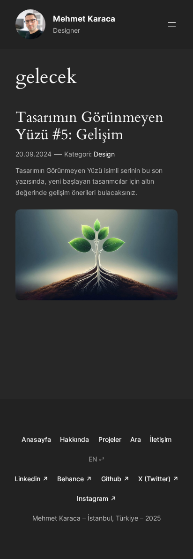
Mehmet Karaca (84, 18)
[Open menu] (172, 24)
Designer (66, 30)
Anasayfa (36, 439)
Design (104, 154)
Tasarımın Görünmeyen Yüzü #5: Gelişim (89, 126)
